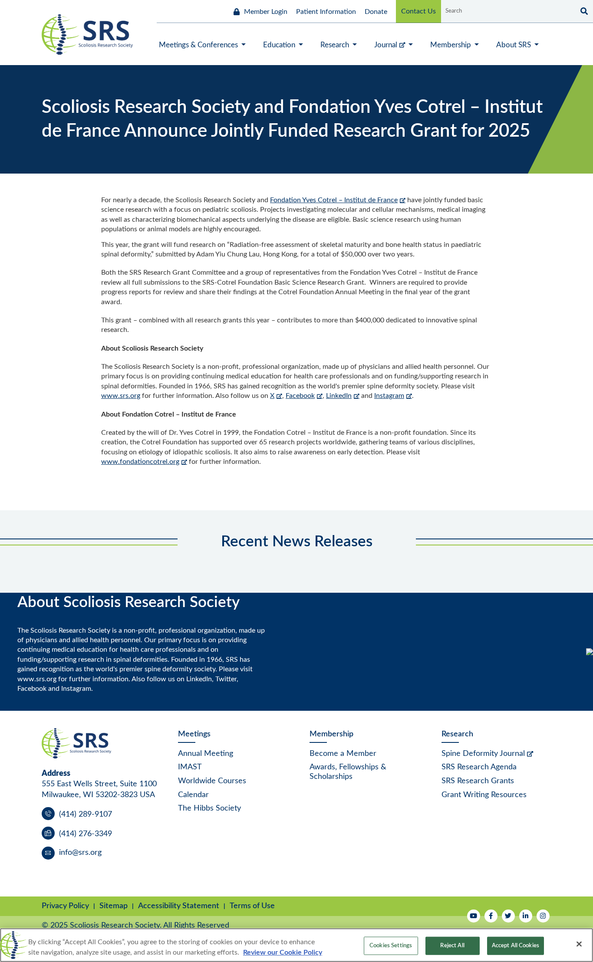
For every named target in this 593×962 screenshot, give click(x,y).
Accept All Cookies (515, 946)
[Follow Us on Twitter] (508, 916)
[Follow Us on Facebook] (490, 916)
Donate (376, 11)
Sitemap (113, 906)
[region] (296, 945)
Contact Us (418, 11)
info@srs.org (80, 853)
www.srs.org (120, 395)
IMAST (190, 767)
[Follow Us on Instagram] (543, 916)
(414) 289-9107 (85, 814)
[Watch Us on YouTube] (473, 916)
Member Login (265, 11)
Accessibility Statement (178, 906)
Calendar (193, 795)
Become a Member (343, 754)
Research (457, 734)
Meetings (194, 734)
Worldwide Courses (212, 781)
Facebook (300, 395)
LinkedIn (339, 395)
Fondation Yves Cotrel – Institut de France (334, 200)
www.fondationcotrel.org (140, 461)
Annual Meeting (205, 754)
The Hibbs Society (209, 808)
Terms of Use (252, 906)
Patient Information (326, 11)
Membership (331, 734)
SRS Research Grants (477, 781)
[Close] (579, 944)
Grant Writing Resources (484, 795)
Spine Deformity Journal (483, 754)
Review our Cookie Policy (282, 952)
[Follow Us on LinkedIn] (525, 916)
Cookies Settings (390, 946)
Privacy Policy (65, 906)
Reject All (452, 946)
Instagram (389, 395)
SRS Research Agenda (479, 767)
